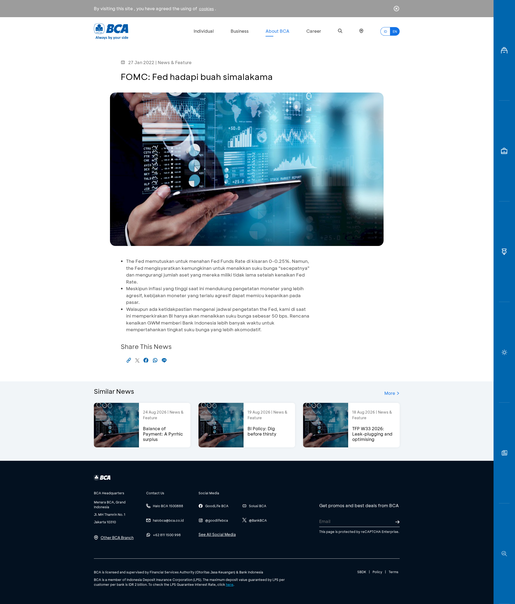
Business (240, 31)
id (385, 31)
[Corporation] (504, 50)
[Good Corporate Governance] (504, 251)
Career (313, 31)
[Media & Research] (504, 553)
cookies (206, 8)
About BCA (277, 31)
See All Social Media (217, 534)
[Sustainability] (504, 352)
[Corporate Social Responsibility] (504, 453)
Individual (204, 31)
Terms (393, 572)
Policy (377, 572)
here (229, 584)
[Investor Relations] (504, 151)
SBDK (361, 572)
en (395, 31)
